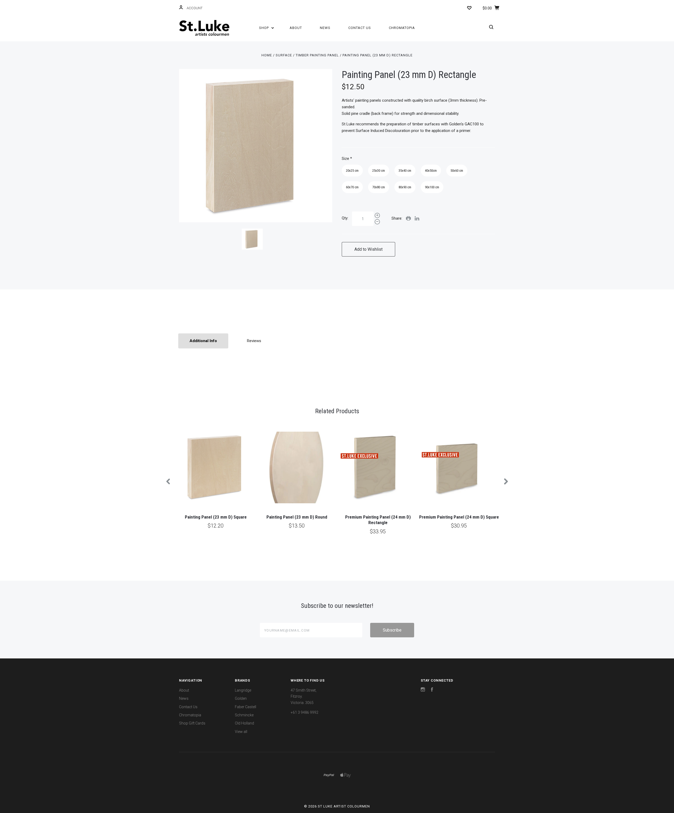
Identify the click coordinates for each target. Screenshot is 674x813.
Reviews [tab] (254, 340)
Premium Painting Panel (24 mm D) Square (459, 517)
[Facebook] (432, 690)
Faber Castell (245, 707)
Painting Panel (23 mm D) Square (216, 517)
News (325, 28)
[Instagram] (423, 690)
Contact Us (359, 28)
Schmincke (244, 715)
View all (241, 732)
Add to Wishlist (368, 249)
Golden (241, 698)
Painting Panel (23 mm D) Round (296, 517)
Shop (264, 28)
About (296, 28)
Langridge (243, 690)
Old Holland (244, 723)
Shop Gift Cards (192, 723)
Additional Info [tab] (203, 340)
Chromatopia (402, 28)
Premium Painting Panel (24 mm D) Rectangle (378, 519)
